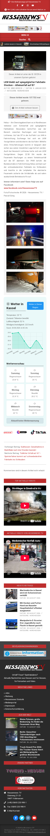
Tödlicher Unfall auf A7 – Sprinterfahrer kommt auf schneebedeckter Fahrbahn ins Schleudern (23, 456)
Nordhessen (23, 91)
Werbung (9, 696)
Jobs (7, 693)
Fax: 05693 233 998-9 (16, 807)
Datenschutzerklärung (14, 709)
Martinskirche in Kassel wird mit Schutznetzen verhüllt (31, 593)
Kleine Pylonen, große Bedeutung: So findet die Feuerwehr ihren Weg (31, 721)
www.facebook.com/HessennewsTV (20, 188)
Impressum (10, 706)
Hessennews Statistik (14, 699)
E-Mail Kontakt (13, 811)
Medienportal (10, 702)
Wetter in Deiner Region (35, 305)
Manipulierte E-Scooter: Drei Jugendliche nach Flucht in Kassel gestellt (31, 623)
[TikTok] (38, 432)
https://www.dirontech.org (36, 832)
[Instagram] (21, 432)
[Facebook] (8, 432)
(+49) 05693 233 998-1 (17, 802)
